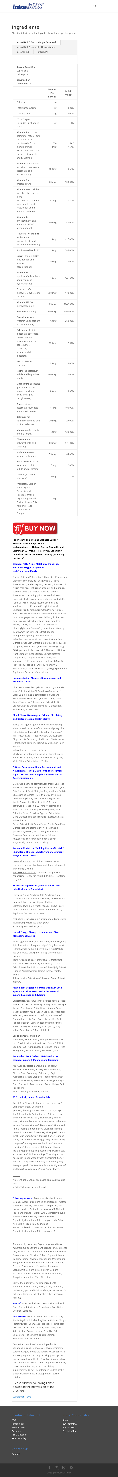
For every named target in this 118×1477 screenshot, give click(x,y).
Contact (16, 1454)
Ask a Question (19, 1434)
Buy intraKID (69, 1427)
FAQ (14, 1420)
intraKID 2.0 (23, 51)
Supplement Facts (22, 1396)
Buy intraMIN (69, 1431)
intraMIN (43, 51)
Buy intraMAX (70, 1423)
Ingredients (18, 1423)
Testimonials (18, 1427)
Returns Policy (19, 1438)
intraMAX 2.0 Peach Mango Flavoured (36, 42)
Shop (65, 1420)
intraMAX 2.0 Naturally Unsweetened (36, 47)
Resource (16, 1431)
